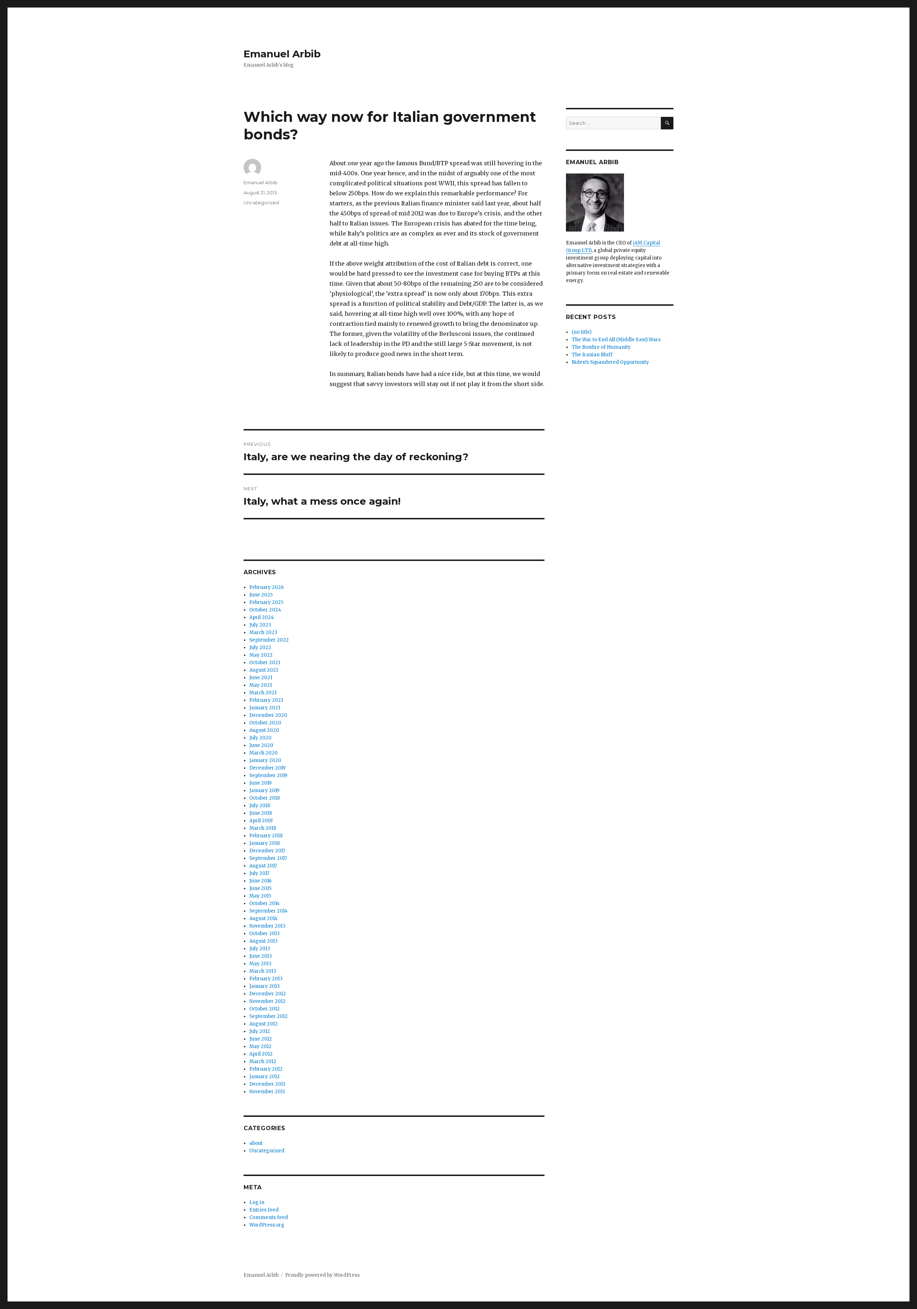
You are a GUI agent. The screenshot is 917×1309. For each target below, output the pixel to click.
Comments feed (268, 1217)
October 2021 (264, 663)
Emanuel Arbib (282, 54)
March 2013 (262, 971)
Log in (256, 1202)
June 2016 (260, 881)
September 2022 (269, 640)
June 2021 (260, 678)
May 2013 (260, 964)
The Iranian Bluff (592, 355)
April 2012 (261, 1054)
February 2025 (266, 602)
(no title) (581, 332)
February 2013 (266, 979)
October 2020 (265, 723)
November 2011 (267, 1092)
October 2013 (264, 933)
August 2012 (263, 1024)
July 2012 (259, 1031)
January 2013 (264, 986)
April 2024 (261, 617)
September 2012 (268, 1016)
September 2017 (268, 858)
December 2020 (268, 715)
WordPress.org (266, 1225)
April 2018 (261, 821)
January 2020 (265, 760)
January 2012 (264, 1077)
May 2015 (260, 896)
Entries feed (264, 1210)
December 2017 (267, 851)
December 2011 (267, 1084)
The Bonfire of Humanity (601, 347)
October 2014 (264, 903)
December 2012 (267, 994)
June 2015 (260, 888)
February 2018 (266, 836)
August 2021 (263, 670)
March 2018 (262, 828)
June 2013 (260, 956)
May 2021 (260, 685)
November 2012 (267, 1001)
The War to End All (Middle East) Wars (616, 340)
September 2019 (268, 775)
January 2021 (264, 708)
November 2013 (267, 926)
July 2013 (259, 949)
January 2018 (264, 843)
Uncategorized (261, 202)
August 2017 (263, 866)
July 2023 (260, 625)
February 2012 (266, 1069)
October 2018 (264, 798)
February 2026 (266, 587)
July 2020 (260, 738)
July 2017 (259, 873)
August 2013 (263, 941)
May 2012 (260, 1046)
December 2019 (267, 768)
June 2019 (260, 783)
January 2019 (264, 790)
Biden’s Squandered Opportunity (610, 362)
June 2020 (261, 745)
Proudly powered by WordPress (322, 1275)
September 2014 (268, 911)
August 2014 (263, 918)
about (256, 1143)
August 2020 (264, 730)
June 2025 (261, 595)
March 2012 (262, 1061)
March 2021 (263, 693)
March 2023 (263, 632)
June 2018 (260, 813)
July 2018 (259, 806)
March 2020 (263, 753)
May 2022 (261, 655)
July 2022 (260, 647)
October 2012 (264, 1009)
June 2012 (260, 1039)
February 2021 (266, 700)
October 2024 (265, 610)
